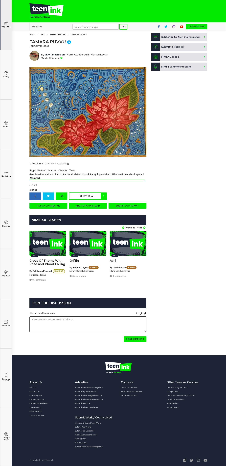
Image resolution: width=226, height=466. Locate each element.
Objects (62, 170)
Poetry (6, 77)
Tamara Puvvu (78, 34)
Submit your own (127, 206)
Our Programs (35, 395)
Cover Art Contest (129, 387)
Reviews (6, 226)
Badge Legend (173, 407)
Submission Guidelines (85, 431)
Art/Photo (6, 276)
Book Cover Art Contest (131, 391)
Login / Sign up (196, 26)
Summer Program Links (177, 387)
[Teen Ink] (49, 10)
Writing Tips (80, 438)
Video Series (172, 403)
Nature (52, 170)
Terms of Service (36, 415)
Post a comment (47, 206)
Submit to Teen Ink (172, 46)
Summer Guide (6, 380)
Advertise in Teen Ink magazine (89, 387)
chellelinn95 (119, 267)
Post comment (135, 339)
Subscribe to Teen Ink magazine (89, 446)
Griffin (74, 260)
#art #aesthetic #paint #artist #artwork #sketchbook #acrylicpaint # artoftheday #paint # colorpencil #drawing (86, 176)
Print (34, 185)
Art (43, 34)
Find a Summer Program (176, 66)
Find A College (170, 56)
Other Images (57, 34)
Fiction (6, 126)
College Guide (6, 438)
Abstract (41, 170)
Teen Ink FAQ (35, 407)
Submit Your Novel (83, 427)
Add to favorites (87, 206)
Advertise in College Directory (88, 395)
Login (140, 313)
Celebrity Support (37, 399)
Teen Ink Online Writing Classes (181, 395)
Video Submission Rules (85, 434)
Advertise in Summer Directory (89, 399)
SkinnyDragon (80, 267)
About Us (33, 387)
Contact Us (34, 391)
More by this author (50, 58)
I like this (91, 196)
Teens (72, 170)
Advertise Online (82, 403)
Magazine (6, 27)
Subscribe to (180, 36)
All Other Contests (129, 395)
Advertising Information (85, 391)
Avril (113, 260)
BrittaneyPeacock (42, 271)
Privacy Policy (35, 411)
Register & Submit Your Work (88, 423)
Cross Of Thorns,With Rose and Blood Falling (47, 262)
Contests (6, 326)
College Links (172, 391)
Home (32, 34)
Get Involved (80, 442)
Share (33, 190)
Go (123, 26)
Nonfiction (6, 176)
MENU (36, 26)
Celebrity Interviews (38, 403)
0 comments (39, 280)
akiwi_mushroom (55, 54)
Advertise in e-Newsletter (86, 407)
